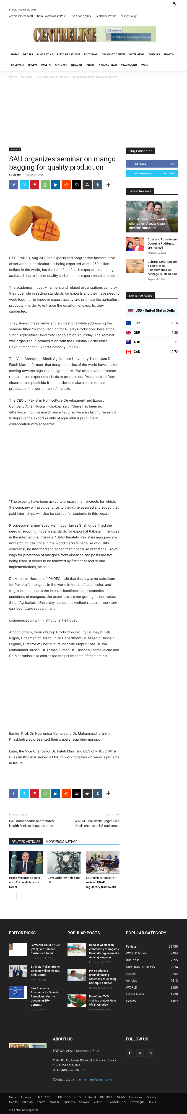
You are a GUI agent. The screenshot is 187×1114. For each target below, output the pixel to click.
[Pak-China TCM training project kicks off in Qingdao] (77, 1000)
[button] (174, 3)
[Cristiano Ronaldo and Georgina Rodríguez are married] (135, 244)
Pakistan (17, 65)
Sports (32, 65)
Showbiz (76, 65)
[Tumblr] (97, 184)
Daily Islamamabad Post (51, 16)
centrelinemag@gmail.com (91, 1079)
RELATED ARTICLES (26, 842)
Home (15, 54)
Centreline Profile (106, 16)
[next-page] (19, 896)
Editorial (90, 54)
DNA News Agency (80, 16)
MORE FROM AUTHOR (62, 842)
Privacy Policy (128, 16)
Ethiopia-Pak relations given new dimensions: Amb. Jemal (45, 970)
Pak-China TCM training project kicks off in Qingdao (103, 1000)
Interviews (136, 54)
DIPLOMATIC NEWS (113, 54)
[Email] (76, 184)
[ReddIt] (66, 184)
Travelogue (129, 65)
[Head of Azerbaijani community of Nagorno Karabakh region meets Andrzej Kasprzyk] (77, 949)
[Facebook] (13, 184)
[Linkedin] (55, 184)
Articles (154, 54)
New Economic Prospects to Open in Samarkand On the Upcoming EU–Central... (45, 996)
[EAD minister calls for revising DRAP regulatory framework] (102, 862)
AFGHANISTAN (108, 65)
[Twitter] (24, 184)
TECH (144, 65)
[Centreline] (93, 34)
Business (61, 65)
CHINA (90, 65)
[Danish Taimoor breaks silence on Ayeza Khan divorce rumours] (152, 216)
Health (169, 54)
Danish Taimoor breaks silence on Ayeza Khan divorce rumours (148, 223)
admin (17, 174)
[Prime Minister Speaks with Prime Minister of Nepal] (26, 862)
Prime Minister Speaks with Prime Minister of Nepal (24, 882)
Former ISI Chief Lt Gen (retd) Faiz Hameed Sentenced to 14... (45, 949)
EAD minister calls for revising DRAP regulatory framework (101, 882)
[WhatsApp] (45, 184)
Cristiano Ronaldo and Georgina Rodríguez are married (163, 243)
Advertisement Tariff (21, 16)
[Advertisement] (93, 113)
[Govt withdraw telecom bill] (64, 862)
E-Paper (28, 54)
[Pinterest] (34, 184)
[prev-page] (12, 896)
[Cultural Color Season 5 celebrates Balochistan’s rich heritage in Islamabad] (135, 266)
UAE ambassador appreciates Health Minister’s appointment (32, 823)
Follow (169, 173)
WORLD (46, 65)
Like (172, 164)
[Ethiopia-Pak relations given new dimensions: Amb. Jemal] (18, 971)
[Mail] (140, 1053)
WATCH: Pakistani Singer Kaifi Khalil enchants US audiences (97, 823)
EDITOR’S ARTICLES (68, 54)
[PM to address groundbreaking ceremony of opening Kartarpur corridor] (77, 975)
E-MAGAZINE (45, 54)
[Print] (87, 184)
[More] (108, 184)
